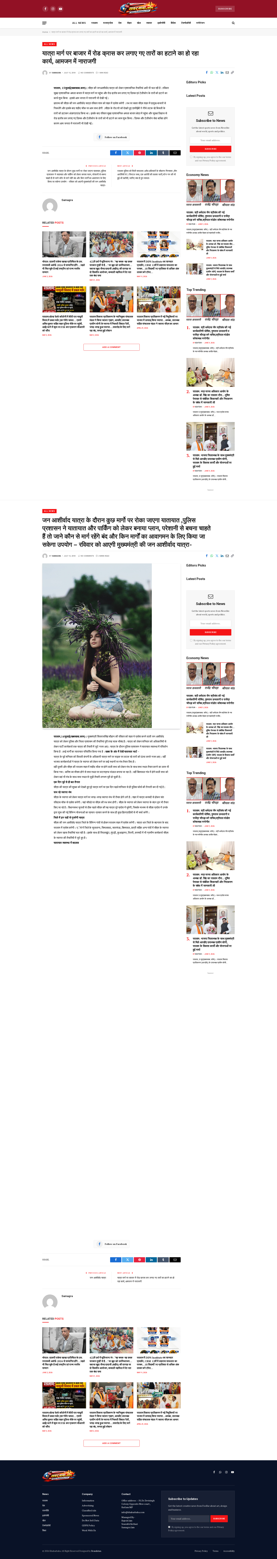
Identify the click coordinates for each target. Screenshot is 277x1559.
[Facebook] (31, 96)
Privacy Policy (208, 160)
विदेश (173, 23)
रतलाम (94, 23)
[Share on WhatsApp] (211, 72)
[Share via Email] (227, 72)
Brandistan (96, 1551)
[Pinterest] (31, 117)
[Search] (233, 23)
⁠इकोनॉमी (161, 23)
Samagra (56, 73)
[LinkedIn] (31, 110)
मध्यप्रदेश (108, 23)
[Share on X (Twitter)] (216, 72)
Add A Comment (111, 347)
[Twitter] (31, 103)
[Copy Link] (232, 72)
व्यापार (149, 23)
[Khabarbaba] (138, 9)
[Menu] (44, 23)
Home (45, 32)
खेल (139, 23)
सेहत (129, 23)
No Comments (87, 73)
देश (120, 23)
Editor (192, 224)
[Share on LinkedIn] (222, 72)
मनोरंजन (200, 23)
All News (79, 23)
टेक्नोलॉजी (186, 23)
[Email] (31, 125)
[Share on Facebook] (206, 72)
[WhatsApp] (31, 146)
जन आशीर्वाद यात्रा (98, 1277)
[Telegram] (31, 139)
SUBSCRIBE (225, 9)
